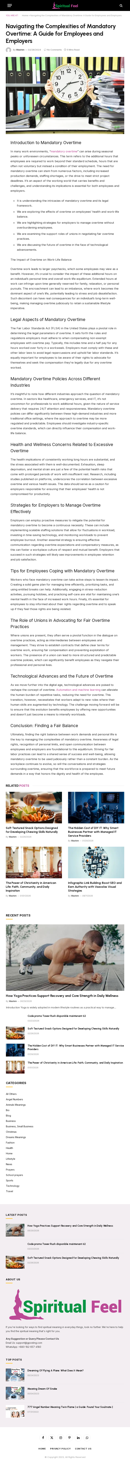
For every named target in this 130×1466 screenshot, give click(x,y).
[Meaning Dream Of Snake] (15, 1393)
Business (11, 1121)
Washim (20, 49)
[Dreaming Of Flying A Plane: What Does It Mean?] (15, 1375)
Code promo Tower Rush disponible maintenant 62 (57, 1015)
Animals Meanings (16, 1104)
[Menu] (9, 5)
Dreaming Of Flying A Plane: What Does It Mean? (55, 1370)
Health (9, 1148)
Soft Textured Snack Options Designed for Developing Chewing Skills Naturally (32, 830)
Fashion (10, 1142)
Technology (12, 1185)
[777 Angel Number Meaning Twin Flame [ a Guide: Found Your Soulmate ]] (15, 1411)
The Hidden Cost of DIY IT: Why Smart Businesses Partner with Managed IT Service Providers (93, 831)
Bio (7, 1110)
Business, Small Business (19, 1126)
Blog (8, 1115)
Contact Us (83, 1448)
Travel (9, 1191)
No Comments (54, 49)
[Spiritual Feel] (64, 5)
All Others (11, 1093)
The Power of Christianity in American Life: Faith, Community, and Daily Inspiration (31, 886)
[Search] (121, 5)
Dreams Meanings (16, 1137)
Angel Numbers (14, 1099)
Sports (9, 1180)
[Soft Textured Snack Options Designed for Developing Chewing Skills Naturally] (34, 807)
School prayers (14, 1175)
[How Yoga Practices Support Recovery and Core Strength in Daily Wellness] (65, 957)
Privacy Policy (60, 1448)
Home (25, 15)
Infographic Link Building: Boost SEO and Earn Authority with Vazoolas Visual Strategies (95, 886)
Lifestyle (10, 1158)
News (9, 1164)
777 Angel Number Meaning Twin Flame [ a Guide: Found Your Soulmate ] (70, 1407)
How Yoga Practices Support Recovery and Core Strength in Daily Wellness (62, 996)
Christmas (11, 1131)
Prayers (10, 1169)
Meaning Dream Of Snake (42, 1388)
